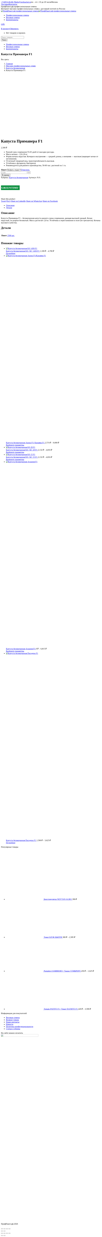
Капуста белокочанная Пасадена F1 (21, 840)
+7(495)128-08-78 (8, 2)
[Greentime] (10, 197)
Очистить (25, 170)
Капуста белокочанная (18, 177)
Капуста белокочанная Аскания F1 (21, 649)
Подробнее (10, 253)
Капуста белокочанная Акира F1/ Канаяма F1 (25, 443)
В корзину (5, 29)
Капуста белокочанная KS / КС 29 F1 (22, 450)
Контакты (13, 4)
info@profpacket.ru (23, 2)
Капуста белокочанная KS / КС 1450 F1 (23, 251)
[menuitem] (17, 15)
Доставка (5, 4)
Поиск (4, 40)
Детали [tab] (9, 208)
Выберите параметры (15, 445)
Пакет (4, 170)
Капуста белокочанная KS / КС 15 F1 (22, 457)
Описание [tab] (10, 205)
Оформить (14, 29)
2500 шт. (11, 235)
